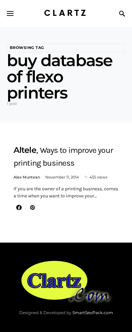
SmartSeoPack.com (92, 312)
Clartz (66, 13)
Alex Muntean (27, 177)
